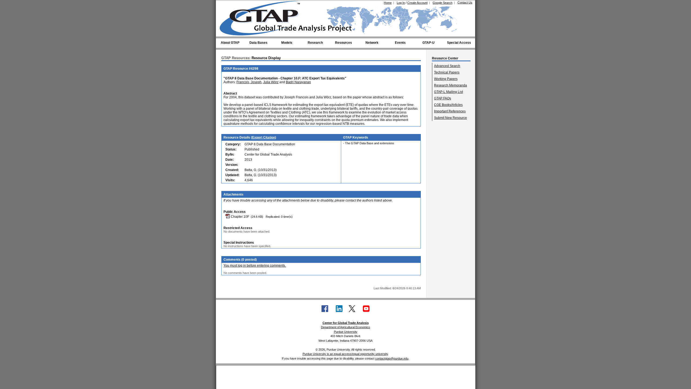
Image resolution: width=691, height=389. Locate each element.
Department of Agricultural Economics (345, 327)
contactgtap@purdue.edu (391, 358)
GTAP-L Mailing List (448, 92)
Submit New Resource (450, 118)
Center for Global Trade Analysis (346, 322)
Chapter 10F (239, 217)
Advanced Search (447, 66)
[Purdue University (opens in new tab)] (228, 4)
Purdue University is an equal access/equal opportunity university (345, 354)
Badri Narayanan (298, 82)
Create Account (417, 2)
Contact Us (465, 2)
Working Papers (446, 79)
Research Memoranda (450, 85)
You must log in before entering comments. (254, 265)
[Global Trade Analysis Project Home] (263, 17)
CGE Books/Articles (448, 105)
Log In (401, 2)
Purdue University (345, 331)
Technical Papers (446, 72)
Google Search (442, 2)
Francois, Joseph (249, 82)
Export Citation (263, 137)
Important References (450, 111)
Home (388, 2)
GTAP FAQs (442, 98)
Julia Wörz (271, 82)
